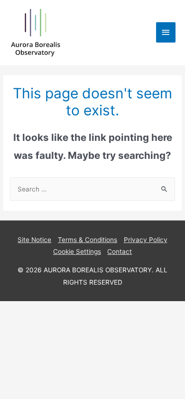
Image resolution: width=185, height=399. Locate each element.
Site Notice (34, 239)
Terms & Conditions (87, 239)
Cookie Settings (77, 251)
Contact (119, 251)
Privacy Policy (145, 239)
